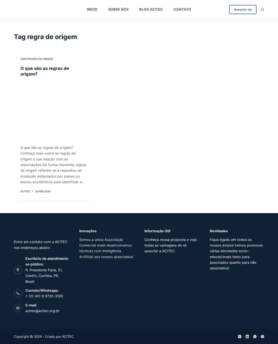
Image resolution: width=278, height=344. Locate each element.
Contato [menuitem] (182, 9)
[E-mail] (262, 336)
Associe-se (243, 9)
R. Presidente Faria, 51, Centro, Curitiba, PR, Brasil (43, 276)
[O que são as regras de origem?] (53, 110)
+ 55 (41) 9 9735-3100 (44, 296)
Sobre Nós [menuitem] (118, 9)
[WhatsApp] (254, 336)
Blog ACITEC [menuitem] (151, 9)
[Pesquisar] (262, 9)
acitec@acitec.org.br (42, 311)
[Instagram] (239, 336)
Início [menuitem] (92, 9)
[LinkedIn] (247, 336)
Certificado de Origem (36, 59)
